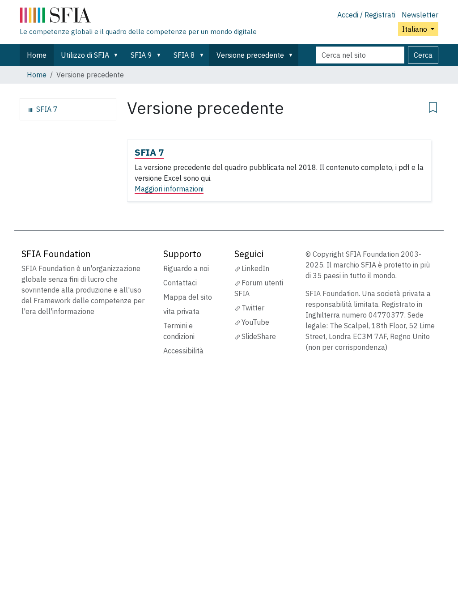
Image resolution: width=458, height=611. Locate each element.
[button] (117, 55)
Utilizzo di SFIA (85, 55)
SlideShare (259, 336)
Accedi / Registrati (366, 14)
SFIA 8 (184, 55)
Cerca (423, 55)
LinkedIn (255, 268)
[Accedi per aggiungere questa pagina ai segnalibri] (433, 106)
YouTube (255, 322)
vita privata (181, 311)
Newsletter (420, 14)
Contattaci (180, 282)
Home (37, 55)
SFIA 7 (149, 152)
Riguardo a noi (186, 268)
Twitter (253, 307)
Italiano (415, 29)
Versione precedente (250, 55)
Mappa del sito (187, 297)
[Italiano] (138, 17)
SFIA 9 (141, 55)
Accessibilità (183, 350)
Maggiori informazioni (169, 188)
